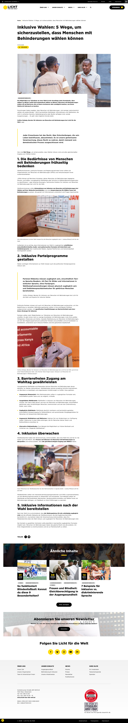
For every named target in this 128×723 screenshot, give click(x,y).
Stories (67, 669)
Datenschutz (83, 721)
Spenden (116, 7)
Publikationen (69, 677)
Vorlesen (24, 47)
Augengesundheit (47, 669)
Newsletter (68, 674)
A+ (126, 1)
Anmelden (64, 629)
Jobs (110, 1)
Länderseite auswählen (11, 1)
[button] (1, 721)
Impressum (118, 1)
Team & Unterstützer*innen (26, 674)
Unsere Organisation (24, 672)
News (67, 666)
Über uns (21, 666)
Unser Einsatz (47, 666)
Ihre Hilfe (93, 666)
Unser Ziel (20, 669)
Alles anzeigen (64, 604)
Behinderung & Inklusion (49, 672)
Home (19, 20)
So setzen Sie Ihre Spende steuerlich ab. (97, 712)
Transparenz (95, 721)
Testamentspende (95, 672)
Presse (103, 1)
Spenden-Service (93, 1)
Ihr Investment (94, 669)
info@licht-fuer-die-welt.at (26, 697)
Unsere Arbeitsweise (48, 674)
